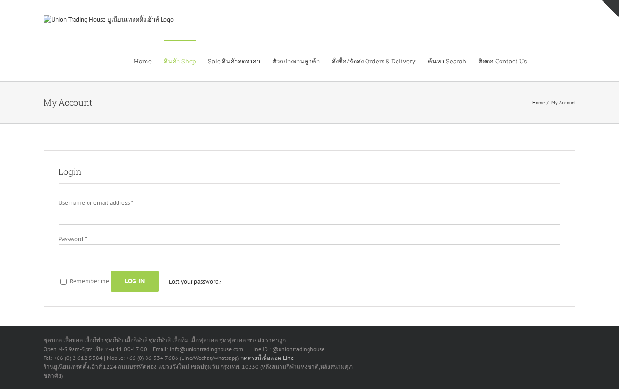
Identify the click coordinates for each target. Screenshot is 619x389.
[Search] (560, 60)
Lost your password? (195, 282)
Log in (135, 281)
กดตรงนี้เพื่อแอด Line (267, 357)
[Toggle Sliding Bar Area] (610, 8)
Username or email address (96, 203)
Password (73, 239)
